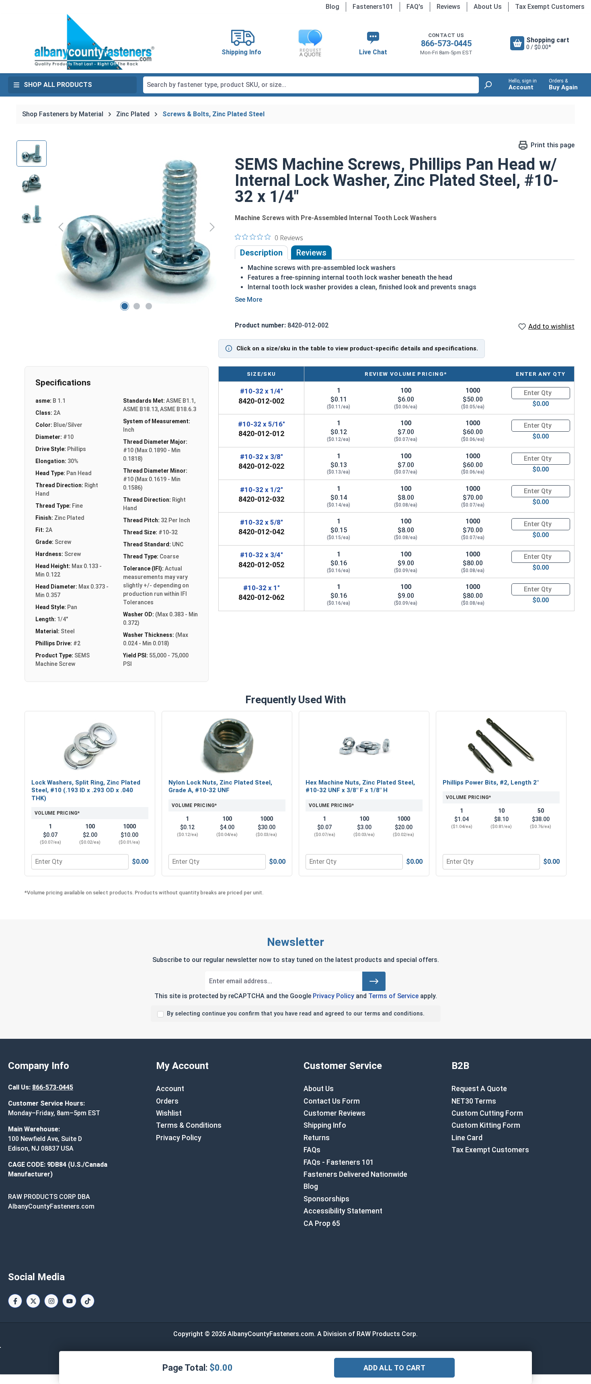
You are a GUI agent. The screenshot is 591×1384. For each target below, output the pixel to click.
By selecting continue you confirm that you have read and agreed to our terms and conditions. (296, 1013)
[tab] (261, 252)
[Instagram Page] (51, 1301)
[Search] (487, 84)
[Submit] (374, 981)
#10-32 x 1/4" (261, 391)
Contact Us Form (332, 1101)
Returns (317, 1138)
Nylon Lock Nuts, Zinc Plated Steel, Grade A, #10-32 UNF (220, 786)
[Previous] (61, 227)
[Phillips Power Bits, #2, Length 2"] (501, 746)
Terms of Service (393, 996)
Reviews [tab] (311, 252)
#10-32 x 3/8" (261, 457)
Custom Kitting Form (485, 1125)
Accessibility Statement (343, 1211)
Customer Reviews (334, 1113)
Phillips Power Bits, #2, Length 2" (491, 782)
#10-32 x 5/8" (261, 522)
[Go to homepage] (94, 42)
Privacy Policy (333, 996)
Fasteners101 (373, 6)
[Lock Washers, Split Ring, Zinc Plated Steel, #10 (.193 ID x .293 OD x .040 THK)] (89, 746)
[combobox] (311, 84)
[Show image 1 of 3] (124, 306)
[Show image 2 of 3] (136, 306)
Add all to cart (394, 1367)
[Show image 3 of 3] (149, 306)
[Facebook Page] (15, 1301)
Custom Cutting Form (487, 1113)
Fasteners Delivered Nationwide (355, 1174)
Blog (332, 6)
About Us (488, 6)
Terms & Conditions (189, 1125)
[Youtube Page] (69, 1301)
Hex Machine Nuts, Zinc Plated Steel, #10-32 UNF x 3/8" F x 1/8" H (360, 786)
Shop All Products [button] (58, 85)
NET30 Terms (473, 1101)
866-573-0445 (446, 43)
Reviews (448, 6)
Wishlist (169, 1113)
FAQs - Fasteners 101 (339, 1162)
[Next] (212, 227)
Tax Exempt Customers (550, 6)
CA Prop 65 (322, 1223)
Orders (167, 1101)
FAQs (312, 1150)
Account (170, 1089)
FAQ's (414, 6)
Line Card (466, 1138)
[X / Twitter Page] (33, 1301)
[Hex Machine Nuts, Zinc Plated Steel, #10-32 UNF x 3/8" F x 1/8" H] (364, 746)
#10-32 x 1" (261, 588)
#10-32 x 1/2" (261, 490)
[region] (117, 226)
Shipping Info (325, 1125)
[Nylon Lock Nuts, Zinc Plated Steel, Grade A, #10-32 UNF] (226, 746)
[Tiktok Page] (87, 1301)
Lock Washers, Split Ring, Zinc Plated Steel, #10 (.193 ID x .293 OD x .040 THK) (85, 790)
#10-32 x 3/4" (261, 555)
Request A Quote (479, 1089)
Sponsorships (326, 1199)
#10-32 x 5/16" (261, 424)
